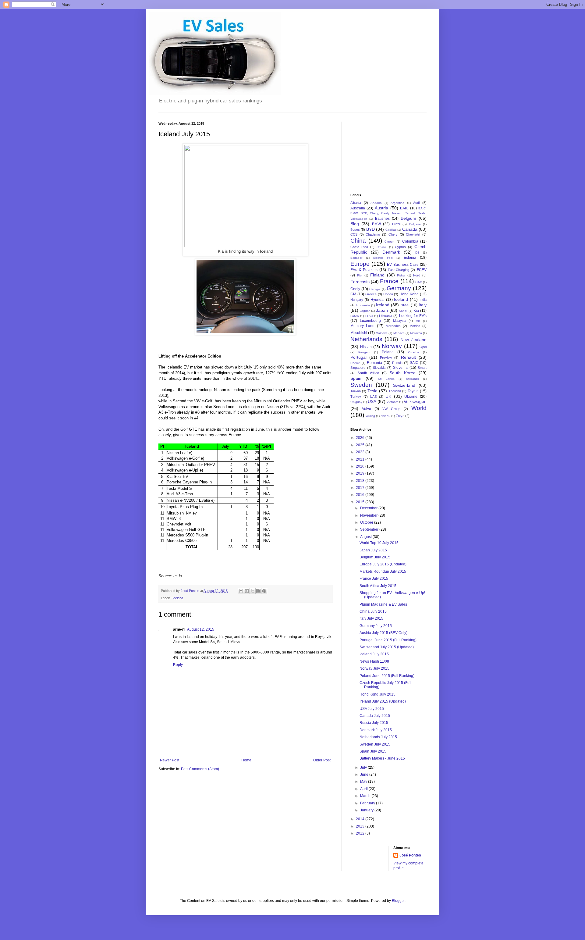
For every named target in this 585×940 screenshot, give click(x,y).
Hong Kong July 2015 (377, 694)
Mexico (415, 326)
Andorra (376, 203)
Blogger (398, 901)
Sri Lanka (386, 378)
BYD (370, 229)
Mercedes (393, 326)
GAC (418, 282)
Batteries (382, 218)
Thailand (394, 391)
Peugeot (364, 352)
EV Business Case (402, 264)
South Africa (368, 373)
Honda (388, 294)
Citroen (390, 241)
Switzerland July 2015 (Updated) (387, 647)
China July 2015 (373, 611)
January (367, 810)
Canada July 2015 (375, 716)
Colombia (410, 241)
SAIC (414, 363)
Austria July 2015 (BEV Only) (383, 633)
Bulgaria (415, 224)
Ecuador (356, 257)
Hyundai (377, 299)
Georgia (375, 289)
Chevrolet (413, 234)
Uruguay (356, 402)
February (368, 803)
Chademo (373, 234)
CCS (353, 234)
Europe (360, 264)
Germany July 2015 (376, 626)
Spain (355, 378)
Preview (386, 357)
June (364, 774)
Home (246, 760)
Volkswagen (415, 401)
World (419, 408)
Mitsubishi (358, 333)
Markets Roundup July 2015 (383, 571)
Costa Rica (359, 247)
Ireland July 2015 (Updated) (383, 701)
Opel (423, 347)
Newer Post (169, 760)
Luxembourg (370, 321)
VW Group (391, 409)
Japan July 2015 (373, 550)
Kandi (403, 310)
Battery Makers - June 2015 (382, 758)
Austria (381, 207)
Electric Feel (383, 257)
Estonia (410, 257)
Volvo (366, 409)
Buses (355, 229)
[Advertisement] (380, 152)
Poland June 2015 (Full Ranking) (387, 676)
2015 (360, 502)
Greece (371, 294)
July (364, 767)
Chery (393, 234)
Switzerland (404, 385)
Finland (377, 274)
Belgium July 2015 (375, 557)
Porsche (413, 352)
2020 (360, 466)
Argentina (397, 203)
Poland (388, 352)
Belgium (408, 218)
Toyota (413, 391)
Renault (408, 357)
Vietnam (392, 402)
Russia (397, 363)
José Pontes (410, 855)
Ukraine (410, 396)
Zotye (400, 416)
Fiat (359, 275)
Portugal (358, 357)
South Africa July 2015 (378, 586)
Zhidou (385, 416)
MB (418, 320)
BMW (376, 224)
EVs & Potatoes (364, 270)
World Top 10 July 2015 (379, 543)
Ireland (382, 304)
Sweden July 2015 (375, 744)
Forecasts (360, 281)
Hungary (356, 299)
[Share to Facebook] (258, 591)
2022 (360, 452)
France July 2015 (374, 578)
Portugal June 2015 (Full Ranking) (388, 640)
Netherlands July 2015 (378, 737)
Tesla (372, 390)
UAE (373, 396)
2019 (360, 473)
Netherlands (366, 339)
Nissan (366, 347)
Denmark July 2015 (376, 730)
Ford (416, 275)
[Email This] (241, 591)
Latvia (354, 316)
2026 (360, 438)
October (367, 522)
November (369, 515)
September (369, 529)
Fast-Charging (398, 270)
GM (353, 294)
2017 (360, 488)
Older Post (322, 760)
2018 (360, 481)
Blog (354, 223)
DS (417, 252)
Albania (355, 203)
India (423, 299)
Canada (409, 229)
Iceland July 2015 (374, 654)
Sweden (361, 385)
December (369, 508)
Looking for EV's (413, 316)
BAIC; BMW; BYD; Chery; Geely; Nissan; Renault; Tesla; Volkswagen (388, 214)
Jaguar (365, 310)
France (389, 281)
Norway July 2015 (374, 668)
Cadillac (390, 229)
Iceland (177, 598)
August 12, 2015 (200, 629)
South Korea (402, 372)
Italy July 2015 (371, 618)
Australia (357, 208)
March (365, 796)
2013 (360, 826)
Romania (374, 363)
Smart (422, 367)
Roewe (355, 363)
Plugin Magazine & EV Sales (383, 604)
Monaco (399, 333)
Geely (355, 289)
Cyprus (400, 247)
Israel (405, 305)
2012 (360, 833)
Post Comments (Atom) (200, 769)
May (364, 781)
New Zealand (413, 339)
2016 (360, 495)
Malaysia (399, 320)
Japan (382, 310)
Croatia (382, 247)
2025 (360, 445)
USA (372, 401)
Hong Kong (409, 294)
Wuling (370, 416)
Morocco (416, 333)
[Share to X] (253, 591)
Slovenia (400, 367)
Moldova (382, 333)
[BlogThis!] (247, 591)
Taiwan (355, 391)
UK (388, 396)
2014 (360, 819)
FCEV (422, 270)
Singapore (357, 367)
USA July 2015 (372, 709)
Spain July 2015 (373, 751)
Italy (423, 304)
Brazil (396, 224)
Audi (416, 203)
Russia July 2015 (374, 723)
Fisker (401, 275)
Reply (178, 665)
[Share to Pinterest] (264, 591)
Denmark (391, 252)
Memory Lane (362, 326)
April (364, 789)
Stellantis (412, 378)
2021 (360, 459)
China (358, 240)
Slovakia (379, 367)
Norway (392, 346)
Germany (399, 288)
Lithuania (385, 316)
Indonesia (363, 305)
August (366, 537)
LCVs (369, 316)
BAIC (404, 208)
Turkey (355, 396)
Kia (416, 310)
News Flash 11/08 (374, 661)
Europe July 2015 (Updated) (383, 564)
